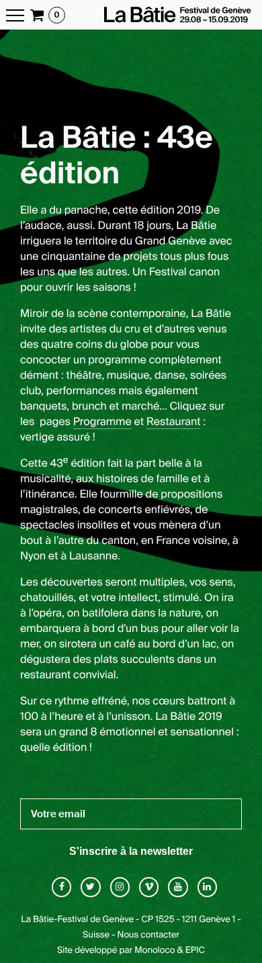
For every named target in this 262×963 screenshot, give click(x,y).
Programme (102, 421)
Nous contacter (148, 935)
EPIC (195, 950)
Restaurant (173, 421)
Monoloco (154, 950)
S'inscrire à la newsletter (131, 851)
